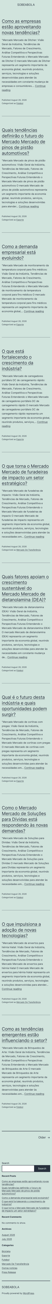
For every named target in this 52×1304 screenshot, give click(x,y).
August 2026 (8, 1235)
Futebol (19, 103)
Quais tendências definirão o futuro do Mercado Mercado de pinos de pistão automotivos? (23, 141)
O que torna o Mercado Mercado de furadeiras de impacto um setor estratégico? (25, 1209)
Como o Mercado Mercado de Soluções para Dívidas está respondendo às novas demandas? (25, 819)
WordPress (28, 1293)
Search (5, 1163)
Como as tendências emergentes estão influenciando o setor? (24, 1034)
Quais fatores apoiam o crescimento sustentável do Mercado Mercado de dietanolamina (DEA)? (25, 588)
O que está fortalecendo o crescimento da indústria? (23, 1203)
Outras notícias (9, 1268)
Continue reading (29, 206)
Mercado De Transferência (28, 550)
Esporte (20, 219)
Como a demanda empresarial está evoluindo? (20, 252)
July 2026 (7, 1239)
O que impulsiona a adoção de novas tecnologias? (21, 929)
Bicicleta (6, 1251)
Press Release (9, 1272)
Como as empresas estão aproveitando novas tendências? (21, 26)
